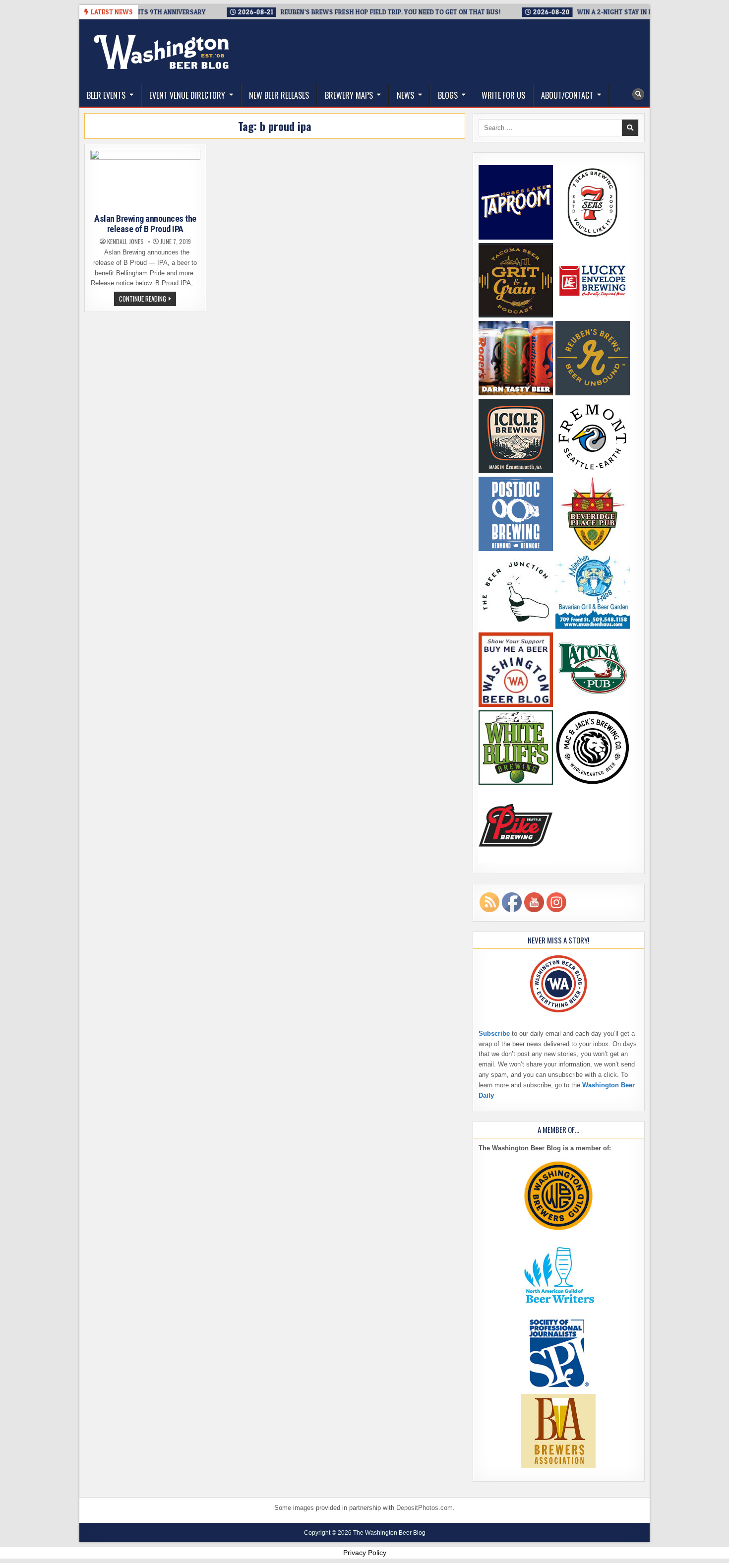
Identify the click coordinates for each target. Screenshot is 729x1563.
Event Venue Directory (187, 95)
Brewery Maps (349, 95)
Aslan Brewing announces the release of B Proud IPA (145, 224)
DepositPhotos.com (424, 1507)
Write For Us (503, 95)
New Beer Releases (279, 95)
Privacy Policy (364, 1553)
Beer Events (106, 95)
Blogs (448, 95)
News (405, 95)
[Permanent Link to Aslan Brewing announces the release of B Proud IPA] (145, 179)
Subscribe (494, 1033)
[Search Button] (638, 94)
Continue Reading (147, 299)
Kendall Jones (125, 242)
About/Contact (567, 95)
